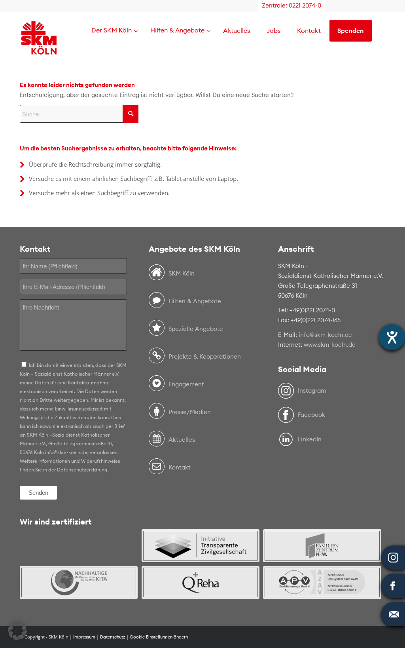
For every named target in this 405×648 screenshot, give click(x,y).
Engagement (186, 384)
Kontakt (179, 467)
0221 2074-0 (305, 5)
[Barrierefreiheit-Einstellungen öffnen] (392, 337)
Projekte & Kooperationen (204, 356)
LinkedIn (310, 439)
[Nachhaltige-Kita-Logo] (79, 582)
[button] (17, 630)
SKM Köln (181, 273)
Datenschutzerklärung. (83, 470)
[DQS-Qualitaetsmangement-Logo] (79, 545)
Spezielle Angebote (195, 329)
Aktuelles (181, 439)
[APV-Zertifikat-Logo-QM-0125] (322, 582)
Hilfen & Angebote (194, 301)
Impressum (84, 637)
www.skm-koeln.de (330, 344)
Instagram (312, 390)
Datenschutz (112, 637)
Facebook (311, 414)
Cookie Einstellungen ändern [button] (159, 637)
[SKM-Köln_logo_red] (39, 49)
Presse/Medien (189, 412)
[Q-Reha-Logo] (200, 582)
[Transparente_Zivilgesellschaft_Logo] (200, 545)
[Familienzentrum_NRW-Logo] (322, 545)
